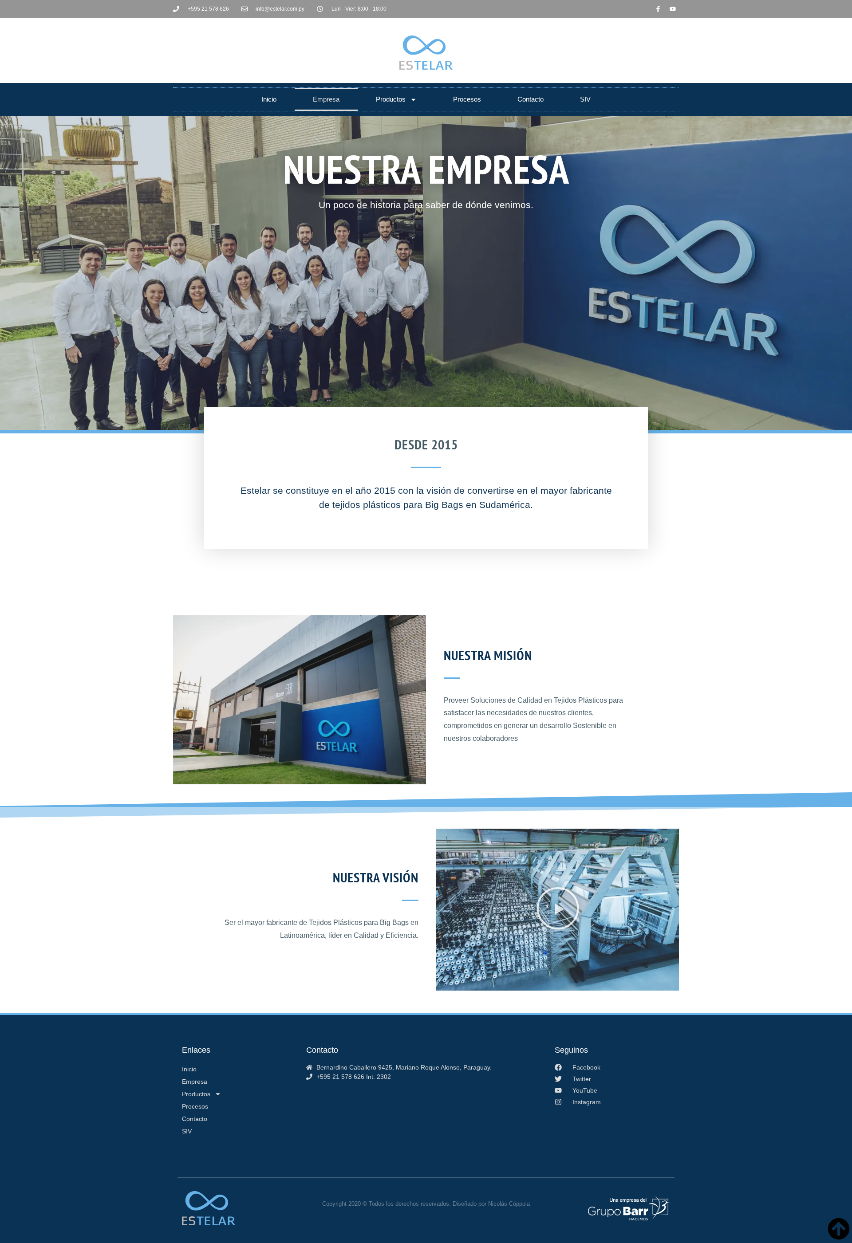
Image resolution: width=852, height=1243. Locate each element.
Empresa (326, 99)
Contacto (530, 99)
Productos (391, 99)
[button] (558, 909)
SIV (585, 99)
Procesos (467, 99)
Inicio (268, 99)
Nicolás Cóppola (509, 1203)
